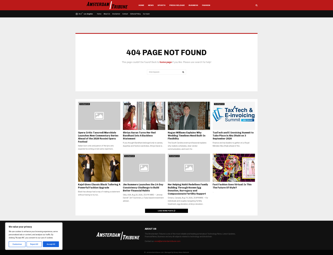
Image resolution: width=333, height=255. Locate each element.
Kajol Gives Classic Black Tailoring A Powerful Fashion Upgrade (99, 186)
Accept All (51, 244)
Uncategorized (84, 104)
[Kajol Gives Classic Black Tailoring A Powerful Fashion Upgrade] (99, 168)
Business (193, 5)
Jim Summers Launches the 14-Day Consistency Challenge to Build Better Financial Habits (143, 187)
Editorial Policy (135, 14)
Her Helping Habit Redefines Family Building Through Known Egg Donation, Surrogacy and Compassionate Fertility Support (188, 189)
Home (141, 5)
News (151, 5)
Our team (146, 14)
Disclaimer (116, 14)
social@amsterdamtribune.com (167, 241)
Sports (161, 5)
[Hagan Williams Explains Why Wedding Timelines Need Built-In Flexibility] (189, 116)
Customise (17, 244)
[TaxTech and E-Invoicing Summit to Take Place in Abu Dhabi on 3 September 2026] (234, 116)
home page (166, 62)
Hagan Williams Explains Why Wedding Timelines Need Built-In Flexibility (186, 135)
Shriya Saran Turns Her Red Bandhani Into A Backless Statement (139, 135)
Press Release (177, 5)
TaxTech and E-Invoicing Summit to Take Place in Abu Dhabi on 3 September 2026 (233, 135)
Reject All (34, 244)
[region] (33, 236)
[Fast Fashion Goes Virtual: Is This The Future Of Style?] (234, 168)
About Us (107, 14)
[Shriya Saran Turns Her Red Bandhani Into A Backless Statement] (144, 116)
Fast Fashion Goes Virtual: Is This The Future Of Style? (232, 186)
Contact (125, 14)
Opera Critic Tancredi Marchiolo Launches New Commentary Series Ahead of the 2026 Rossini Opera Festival (98, 137)
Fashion (206, 5)
